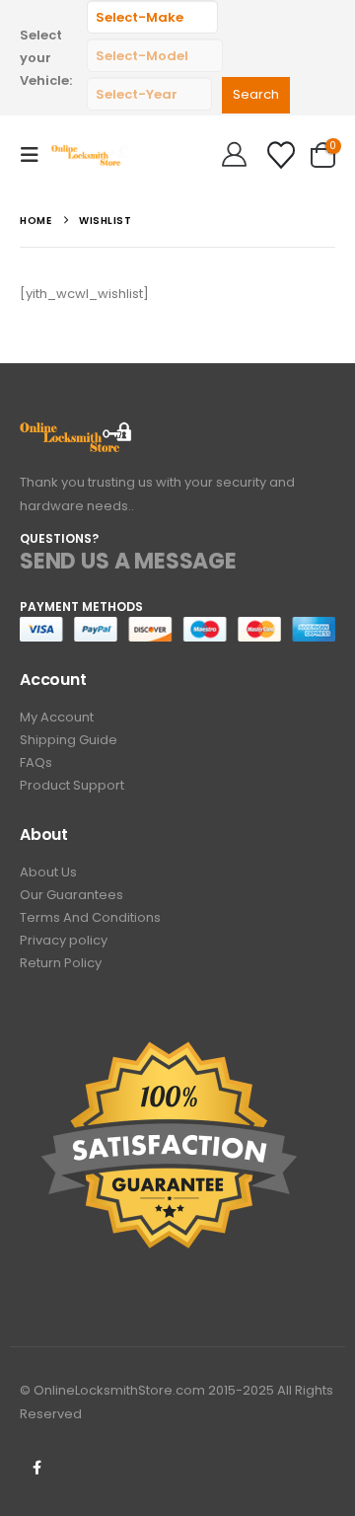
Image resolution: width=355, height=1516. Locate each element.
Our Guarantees (71, 894)
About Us (48, 872)
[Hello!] (234, 155)
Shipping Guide (68, 739)
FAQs (36, 762)
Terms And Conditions (90, 917)
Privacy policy (63, 940)
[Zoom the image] (76, 432)
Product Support (72, 785)
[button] (35, 155)
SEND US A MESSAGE (128, 561)
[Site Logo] (90, 154)
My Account (57, 717)
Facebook (36, 1467)
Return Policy (61, 962)
